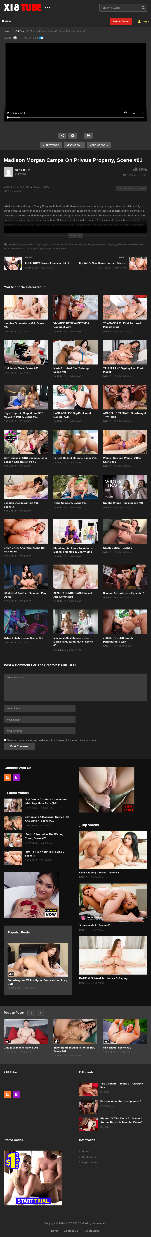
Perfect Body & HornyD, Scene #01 (75, 457)
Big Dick (31, 244)
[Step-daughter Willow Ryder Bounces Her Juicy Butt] (38, 960)
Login (145, 21)
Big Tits (40, 244)
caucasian (79, 244)
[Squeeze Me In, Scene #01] (113, 903)
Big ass (22, 244)
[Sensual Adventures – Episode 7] (88, 1107)
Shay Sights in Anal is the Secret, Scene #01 (74, 1049)
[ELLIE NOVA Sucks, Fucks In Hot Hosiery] (38, 267)
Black (48, 244)
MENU (8, 21)
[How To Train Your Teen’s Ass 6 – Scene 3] (13, 858)
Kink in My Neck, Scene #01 (21, 368)
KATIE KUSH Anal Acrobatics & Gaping (103, 978)
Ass (10, 244)
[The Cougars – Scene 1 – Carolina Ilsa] (88, 1089)
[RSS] (7, 777)
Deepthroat (100, 244)
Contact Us (89, 1157)
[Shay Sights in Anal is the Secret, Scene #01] (75, 1031)
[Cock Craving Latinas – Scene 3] (113, 850)
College (89, 244)
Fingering (111, 244)
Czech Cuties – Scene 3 (118, 547)
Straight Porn (59, 248)
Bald (15, 244)
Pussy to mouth (25, 248)
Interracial (133, 244)
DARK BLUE (22, 170)
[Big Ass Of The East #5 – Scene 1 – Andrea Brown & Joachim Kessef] (88, 1124)
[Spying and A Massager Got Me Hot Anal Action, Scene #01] (13, 823)
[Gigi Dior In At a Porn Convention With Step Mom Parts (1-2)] (13, 805)
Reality (37, 248)
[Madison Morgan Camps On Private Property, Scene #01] (26, 307)
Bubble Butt (67, 244)
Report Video (90, 1162)
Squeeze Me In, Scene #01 (95, 925)
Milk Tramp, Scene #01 (117, 1047)
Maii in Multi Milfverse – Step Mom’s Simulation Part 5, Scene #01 (73, 641)
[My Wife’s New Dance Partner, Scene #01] (113, 267)
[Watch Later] (72, 136)
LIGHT (7, 37)
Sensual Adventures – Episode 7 (123, 593)
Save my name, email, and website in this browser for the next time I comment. (53, 740)
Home (85, 1151)
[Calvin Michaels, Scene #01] (26, 1031)
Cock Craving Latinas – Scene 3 (99, 872)
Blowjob (56, 244)
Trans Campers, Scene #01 (70, 502)
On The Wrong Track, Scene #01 (123, 502)
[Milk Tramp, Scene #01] (125, 1031)
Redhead (47, 248)
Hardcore (122, 244)
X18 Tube (24, 187)
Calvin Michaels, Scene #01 (21, 1047)
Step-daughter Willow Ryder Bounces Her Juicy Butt (37, 982)
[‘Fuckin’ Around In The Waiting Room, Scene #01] (13, 840)
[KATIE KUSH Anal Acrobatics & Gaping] (113, 955)
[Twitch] (16, 777)
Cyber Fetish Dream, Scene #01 (23, 637)
